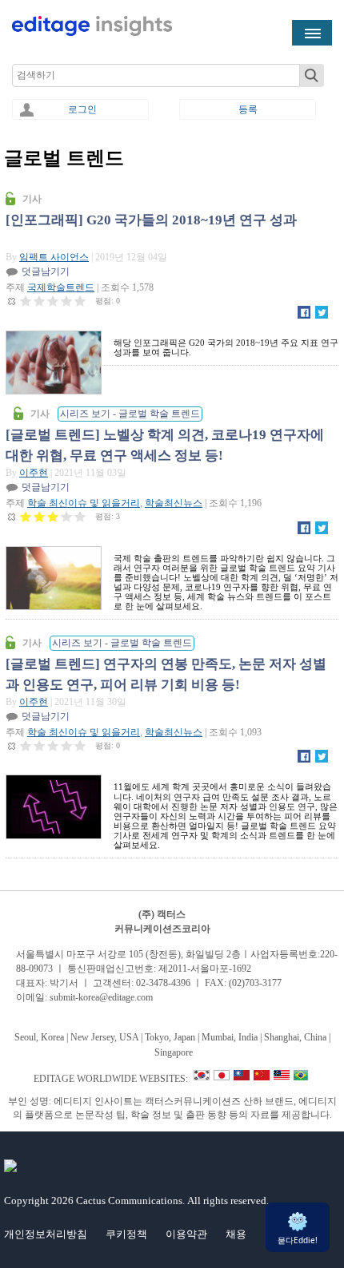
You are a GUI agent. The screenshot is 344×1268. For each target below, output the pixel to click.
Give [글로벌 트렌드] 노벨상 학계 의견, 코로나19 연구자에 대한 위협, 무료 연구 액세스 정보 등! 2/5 (39, 516)
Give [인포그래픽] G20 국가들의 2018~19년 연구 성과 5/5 (80, 301)
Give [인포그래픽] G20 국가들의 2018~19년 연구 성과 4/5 (67, 301)
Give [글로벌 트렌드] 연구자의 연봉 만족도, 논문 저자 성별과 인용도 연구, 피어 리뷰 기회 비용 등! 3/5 (53, 745)
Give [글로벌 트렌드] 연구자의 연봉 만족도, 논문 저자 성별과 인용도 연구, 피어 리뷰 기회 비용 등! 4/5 (67, 745)
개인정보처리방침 (45, 1234)
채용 (236, 1234)
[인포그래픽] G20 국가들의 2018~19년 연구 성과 (151, 220)
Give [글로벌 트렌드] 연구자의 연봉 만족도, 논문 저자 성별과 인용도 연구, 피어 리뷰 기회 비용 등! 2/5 (39, 745)
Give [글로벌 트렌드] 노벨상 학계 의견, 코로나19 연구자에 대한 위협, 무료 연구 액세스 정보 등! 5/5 (80, 516)
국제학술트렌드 (60, 287)
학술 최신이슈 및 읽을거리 (83, 503)
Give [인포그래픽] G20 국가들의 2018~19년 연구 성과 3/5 (53, 301)
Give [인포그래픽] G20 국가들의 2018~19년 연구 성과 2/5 (39, 301)
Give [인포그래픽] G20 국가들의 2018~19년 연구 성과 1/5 (26, 301)
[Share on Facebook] (304, 315)
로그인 (82, 109)
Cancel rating (12, 301)
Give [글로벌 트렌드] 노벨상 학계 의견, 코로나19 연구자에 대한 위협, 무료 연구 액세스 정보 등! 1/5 (26, 516)
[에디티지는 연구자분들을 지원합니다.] (92, 32)
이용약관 (186, 1234)
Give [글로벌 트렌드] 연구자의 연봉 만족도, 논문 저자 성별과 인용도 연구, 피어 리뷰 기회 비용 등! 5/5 (80, 745)
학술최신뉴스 (173, 503)
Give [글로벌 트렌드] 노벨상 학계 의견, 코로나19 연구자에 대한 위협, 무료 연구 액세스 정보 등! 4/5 (67, 516)
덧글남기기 (46, 271)
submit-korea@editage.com (101, 997)
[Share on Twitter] (321, 315)
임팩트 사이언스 (54, 257)
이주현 (33, 472)
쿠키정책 (126, 1234)
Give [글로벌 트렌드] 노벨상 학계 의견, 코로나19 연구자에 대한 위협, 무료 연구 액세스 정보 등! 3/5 (53, 516)
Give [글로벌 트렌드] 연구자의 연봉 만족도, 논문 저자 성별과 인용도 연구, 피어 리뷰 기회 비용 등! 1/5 (26, 745)
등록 (248, 109)
